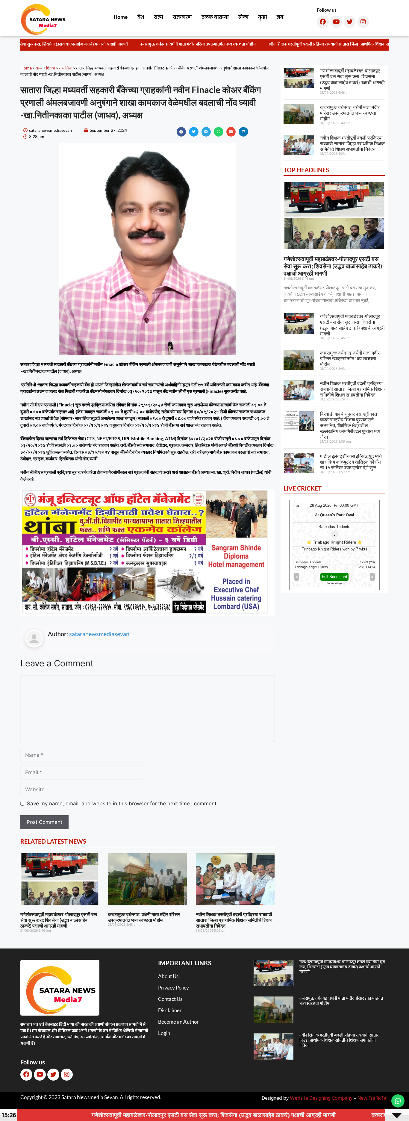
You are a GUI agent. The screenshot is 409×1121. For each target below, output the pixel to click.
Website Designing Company (321, 1098)
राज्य (158, 17)
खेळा (243, 17)
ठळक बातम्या (215, 17)
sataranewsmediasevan (99, 633)
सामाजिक (65, 67)
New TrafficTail (373, 1098)
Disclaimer (170, 1010)
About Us (168, 976)
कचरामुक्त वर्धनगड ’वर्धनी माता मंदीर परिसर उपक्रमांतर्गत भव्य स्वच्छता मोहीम (190, 44)
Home (121, 17)
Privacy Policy (173, 987)
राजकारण (182, 17)
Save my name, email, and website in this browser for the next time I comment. (122, 804)
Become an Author (178, 1022)
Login (164, 1033)
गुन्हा (262, 17)
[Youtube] (336, 22)
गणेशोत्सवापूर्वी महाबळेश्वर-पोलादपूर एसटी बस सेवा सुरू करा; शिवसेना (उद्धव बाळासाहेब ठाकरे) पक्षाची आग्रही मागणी (58, 919)
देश (140, 17)
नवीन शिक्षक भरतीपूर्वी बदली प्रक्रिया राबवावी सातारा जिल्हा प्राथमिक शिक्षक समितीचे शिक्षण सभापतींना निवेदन (234, 919)
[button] (181, 132)
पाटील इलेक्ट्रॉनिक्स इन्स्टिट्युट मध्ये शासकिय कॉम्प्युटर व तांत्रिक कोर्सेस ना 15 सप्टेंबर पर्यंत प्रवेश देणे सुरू (351, 461)
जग (280, 17)
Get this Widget (334, 583)
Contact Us (170, 999)
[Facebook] (323, 22)
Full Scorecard (334, 576)
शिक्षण (50, 67)
